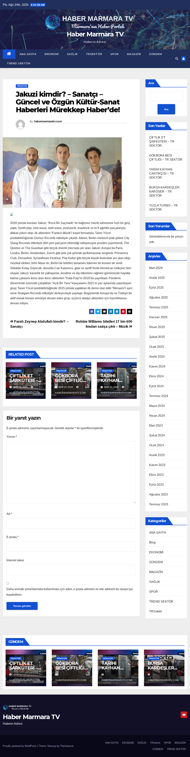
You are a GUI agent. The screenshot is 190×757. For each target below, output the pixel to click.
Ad (9, 513)
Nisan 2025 (157, 327)
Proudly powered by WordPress (20, 746)
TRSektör (94, 54)
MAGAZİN (134, 54)
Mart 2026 (156, 267)
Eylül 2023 (156, 484)
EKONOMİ (52, 54)
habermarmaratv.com (48, 121)
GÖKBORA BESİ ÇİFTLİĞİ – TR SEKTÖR (71, 380)
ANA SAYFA (28, 54)
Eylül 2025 (156, 287)
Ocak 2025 (156, 346)
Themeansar (66, 746)
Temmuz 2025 (158, 307)
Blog (152, 542)
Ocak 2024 (156, 445)
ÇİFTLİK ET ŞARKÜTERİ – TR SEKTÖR (23, 380)
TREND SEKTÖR (18, 63)
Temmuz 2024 (158, 396)
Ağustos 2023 (158, 494)
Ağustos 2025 (158, 297)
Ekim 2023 (156, 474)
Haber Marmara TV (95, 34)
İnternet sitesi (15, 560)
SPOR (114, 54)
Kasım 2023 (157, 465)
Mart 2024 (156, 425)
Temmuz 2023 (158, 504)
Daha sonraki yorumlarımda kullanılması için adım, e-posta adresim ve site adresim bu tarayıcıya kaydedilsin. (69, 591)
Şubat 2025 (157, 336)
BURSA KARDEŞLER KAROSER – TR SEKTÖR (164, 191)
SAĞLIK (72, 54)
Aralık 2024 (157, 356)
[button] (176, 58)
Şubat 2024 (157, 435)
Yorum (11, 436)
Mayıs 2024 (157, 405)
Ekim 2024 (156, 376)
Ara (151, 83)
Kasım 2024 (157, 366)
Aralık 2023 (157, 455)
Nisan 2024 (157, 415)
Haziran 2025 (158, 317)
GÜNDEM (155, 54)
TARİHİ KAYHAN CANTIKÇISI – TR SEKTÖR (161, 173)
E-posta (12, 537)
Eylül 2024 (156, 386)
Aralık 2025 (157, 277)
